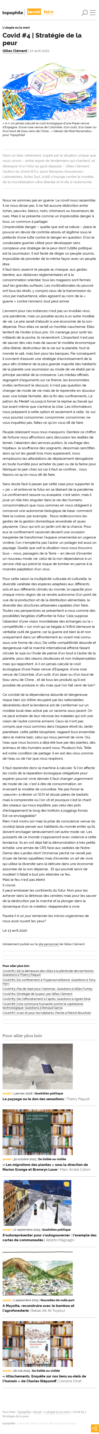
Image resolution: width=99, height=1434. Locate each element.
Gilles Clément (15, 51)
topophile (12, 12)
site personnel (48, 944)
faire (48, 11)
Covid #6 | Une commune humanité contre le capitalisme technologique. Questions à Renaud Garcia (43, 1006)
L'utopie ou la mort (57, 1412)
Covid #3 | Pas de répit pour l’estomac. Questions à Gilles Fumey (48, 988)
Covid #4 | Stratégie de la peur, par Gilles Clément (38, 994)
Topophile (24, 1412)
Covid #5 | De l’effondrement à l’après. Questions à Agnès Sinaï (46, 999)
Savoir (37, 1412)
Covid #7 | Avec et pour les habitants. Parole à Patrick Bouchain (47, 1013)
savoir (34, 11)
